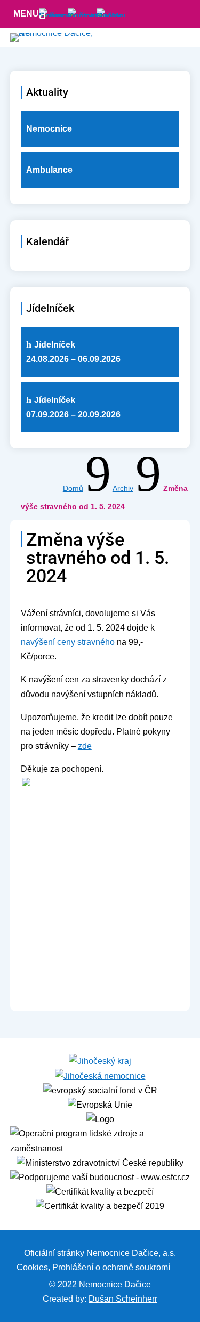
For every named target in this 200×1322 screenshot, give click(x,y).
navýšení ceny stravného (68, 642)
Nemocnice (49, 128)
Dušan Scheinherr (123, 1298)
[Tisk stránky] (177, 1267)
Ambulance (49, 169)
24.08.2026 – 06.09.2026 (73, 352)
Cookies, (33, 1267)
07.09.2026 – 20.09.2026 (73, 407)
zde (85, 746)
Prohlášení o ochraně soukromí (111, 1267)
